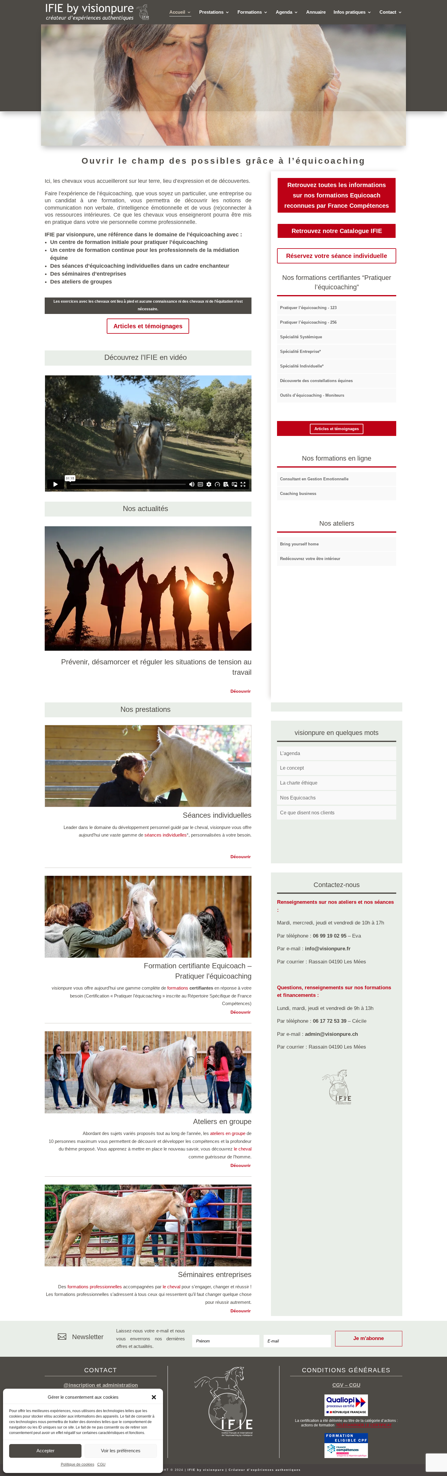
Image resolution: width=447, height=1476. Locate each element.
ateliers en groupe (227, 1133)
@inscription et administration (101, 1385)
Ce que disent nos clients (307, 812)
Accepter (45, 1450)
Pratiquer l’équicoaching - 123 (308, 307)
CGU (101, 1464)
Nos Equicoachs (298, 797)
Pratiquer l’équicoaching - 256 (308, 322)
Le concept (292, 768)
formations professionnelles (95, 1286)
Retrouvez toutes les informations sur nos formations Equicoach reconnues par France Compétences (336, 195)
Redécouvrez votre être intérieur (310, 558)
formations (177, 987)
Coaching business (298, 493)
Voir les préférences (120, 1450)
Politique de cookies (77, 1464)
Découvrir (240, 691)
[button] (154, 1397)
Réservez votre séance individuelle (336, 255)
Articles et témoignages (147, 326)
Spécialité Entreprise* (300, 351)
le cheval (242, 1148)
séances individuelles (165, 834)
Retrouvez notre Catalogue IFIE (337, 231)
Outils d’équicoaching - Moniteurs (312, 395)
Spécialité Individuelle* (302, 366)
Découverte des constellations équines (316, 380)
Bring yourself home (299, 544)
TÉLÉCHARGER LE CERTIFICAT (364, 1425)
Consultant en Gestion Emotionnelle (314, 479)
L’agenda (290, 753)
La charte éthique (298, 782)
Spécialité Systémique (301, 337)
